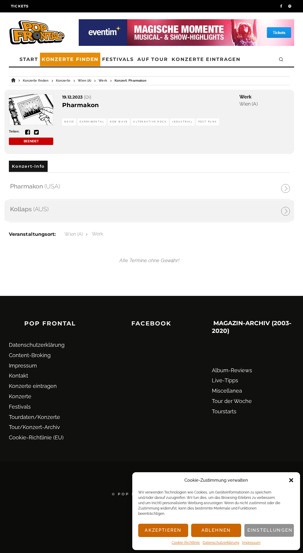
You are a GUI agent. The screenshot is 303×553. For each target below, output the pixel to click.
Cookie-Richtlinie (186, 543)
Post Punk (207, 122)
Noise (69, 122)
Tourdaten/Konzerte (34, 417)
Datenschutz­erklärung (221, 543)
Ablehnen (216, 530)
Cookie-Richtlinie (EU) (36, 437)
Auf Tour (152, 59)
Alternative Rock (150, 122)
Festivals (117, 59)
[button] (291, 480)
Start (29, 59)
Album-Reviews (232, 370)
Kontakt (18, 376)
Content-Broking (30, 355)
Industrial (182, 122)
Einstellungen (270, 530)
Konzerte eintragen (206, 59)
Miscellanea (227, 391)
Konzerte (20, 396)
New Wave (119, 122)
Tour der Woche (232, 401)
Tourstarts (224, 411)
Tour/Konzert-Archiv (34, 427)
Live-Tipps (225, 380)
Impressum (251, 543)
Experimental (92, 122)
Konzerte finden (70, 59)
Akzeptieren (163, 530)
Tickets (20, 6)
